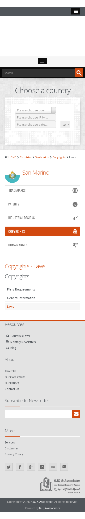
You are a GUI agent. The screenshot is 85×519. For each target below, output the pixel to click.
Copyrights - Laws (25, 266)
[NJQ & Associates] (42, 37)
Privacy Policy (14, 454)
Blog (13, 348)
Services (10, 442)
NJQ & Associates (41, 502)
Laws (10, 306)
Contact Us (12, 389)
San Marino (42, 157)
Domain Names (17, 244)
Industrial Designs (21, 217)
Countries (25, 157)
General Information (21, 298)
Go (65, 125)
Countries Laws (20, 336)
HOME (12, 157)
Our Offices (12, 383)
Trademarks (17, 190)
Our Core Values (15, 377)
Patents (13, 203)
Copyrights (59, 157)
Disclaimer (11, 448)
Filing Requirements (21, 289)
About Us (10, 371)
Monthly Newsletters (23, 342)
